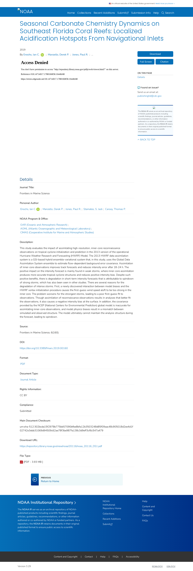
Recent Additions (104, 13)
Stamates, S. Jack (93, 209)
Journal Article (28, 379)
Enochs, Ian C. (31, 54)
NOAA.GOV (157, 566)
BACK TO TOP (147, 139)
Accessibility (132, 556)
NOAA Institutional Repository (45, 502)
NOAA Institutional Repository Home (112, 505)
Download (155, 54)
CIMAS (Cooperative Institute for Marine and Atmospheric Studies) (57, 232)
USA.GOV (171, 566)
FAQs (145, 520)
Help (156, 13)
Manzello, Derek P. (58, 54)
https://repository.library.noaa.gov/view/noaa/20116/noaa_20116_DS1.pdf (61, 446)
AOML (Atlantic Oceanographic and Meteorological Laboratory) (55, 228)
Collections (84, 13)
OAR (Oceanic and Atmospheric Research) (43, 224)
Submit (121, 13)
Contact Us (148, 515)
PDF (22, 364)
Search (169, 13)
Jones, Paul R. (80, 54)
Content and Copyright (65, 556)
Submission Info (141, 13)
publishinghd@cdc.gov (149, 96)
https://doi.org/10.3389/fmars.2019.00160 (44, 348)
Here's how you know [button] (164, 3)
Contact (89, 556)
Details (141, 77)
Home (71, 13)
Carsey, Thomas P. (115, 209)
